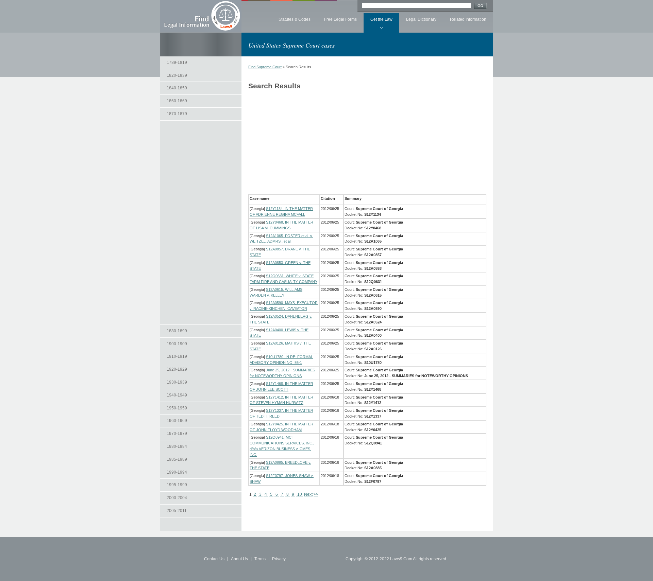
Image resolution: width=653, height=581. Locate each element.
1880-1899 (177, 331)
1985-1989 (177, 459)
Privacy (279, 559)
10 (299, 494)
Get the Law (381, 19)
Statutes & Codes (295, 19)
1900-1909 (177, 343)
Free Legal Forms (340, 19)
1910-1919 (177, 356)
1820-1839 (177, 75)
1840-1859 (177, 88)
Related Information (468, 19)
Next (308, 494)
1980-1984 (177, 446)
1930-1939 (177, 382)
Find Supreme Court (265, 67)
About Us (239, 559)
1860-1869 (177, 101)
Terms (260, 559)
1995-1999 (177, 484)
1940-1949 (177, 395)
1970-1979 (177, 433)
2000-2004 (177, 497)
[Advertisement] (200, 222)
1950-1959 (177, 408)
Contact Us (214, 559)
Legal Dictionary (421, 19)
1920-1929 (177, 369)
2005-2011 (177, 510)
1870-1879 (177, 113)
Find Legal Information (200, 16)
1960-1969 (177, 420)
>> (316, 494)
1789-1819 (177, 62)
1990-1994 (177, 472)
